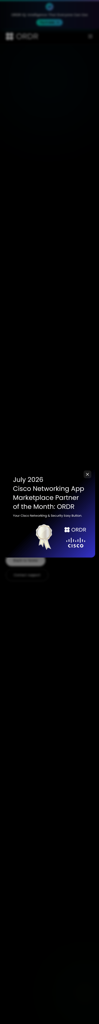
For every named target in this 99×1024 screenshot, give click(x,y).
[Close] (87, 474)
